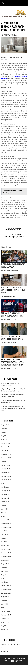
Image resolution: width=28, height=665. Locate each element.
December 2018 (6, 586)
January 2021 (5, 520)
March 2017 (5, 629)
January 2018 (5, 611)
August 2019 (5, 564)
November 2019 (6, 556)
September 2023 (6, 458)
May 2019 (4, 575)
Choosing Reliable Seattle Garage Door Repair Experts (12, 337)
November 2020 (6, 527)
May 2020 (4, 538)
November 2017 (6, 615)
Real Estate (4, 651)
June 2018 (4, 604)
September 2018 (6, 593)
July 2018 (4, 600)
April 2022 (4, 483)
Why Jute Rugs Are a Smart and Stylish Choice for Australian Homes (13, 290)
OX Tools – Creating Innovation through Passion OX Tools (14, 236)
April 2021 (4, 516)
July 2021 (4, 505)
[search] (3, 3)
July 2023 (4, 461)
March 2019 (5, 582)
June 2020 (4, 534)
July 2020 (4, 531)
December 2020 (6, 523)
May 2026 (4, 432)
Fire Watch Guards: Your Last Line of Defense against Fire (12, 314)
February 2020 (5, 549)
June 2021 (4, 509)
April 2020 (4, 542)
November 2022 (6, 476)
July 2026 (4, 428)
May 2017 (4, 626)
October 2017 (5, 618)
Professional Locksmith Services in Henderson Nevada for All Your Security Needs (12, 362)
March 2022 (5, 487)
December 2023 (6, 454)
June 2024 (4, 450)
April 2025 (4, 439)
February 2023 (5, 465)
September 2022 (6, 480)
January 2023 (5, 469)
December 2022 (6, 472)
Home (9, 55)
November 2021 (6, 498)
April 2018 (4, 607)
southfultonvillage (10, 35)
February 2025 (5, 443)
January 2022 (5, 491)
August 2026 (5, 425)
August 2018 (5, 597)
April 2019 (4, 578)
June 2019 (4, 571)
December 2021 (6, 494)
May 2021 (4, 512)
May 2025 (4, 436)
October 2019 (5, 560)
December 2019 (6, 553)
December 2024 (6, 447)
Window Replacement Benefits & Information (14, 229)
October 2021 (5, 502)
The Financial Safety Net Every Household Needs (13, 265)
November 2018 (6, 589)
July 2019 (4, 567)
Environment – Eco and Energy (10, 644)
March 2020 (5, 545)
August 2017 (5, 622)
